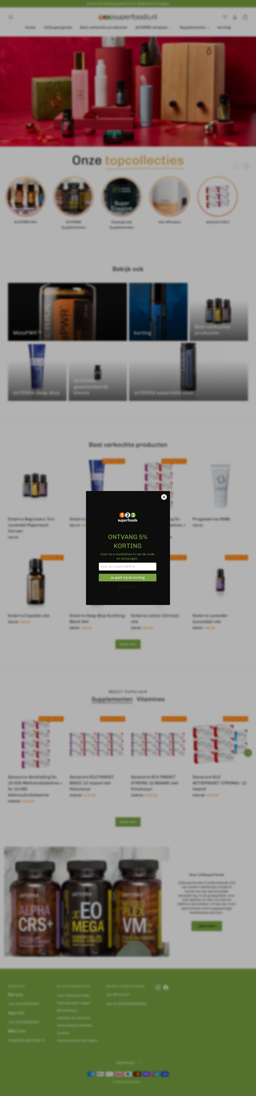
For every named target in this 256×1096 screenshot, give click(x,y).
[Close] (164, 497)
